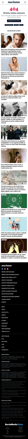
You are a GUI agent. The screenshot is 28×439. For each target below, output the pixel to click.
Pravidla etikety (4, 356)
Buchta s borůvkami (12, 377)
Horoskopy (5, 323)
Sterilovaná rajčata (5, 374)
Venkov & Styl (6, 331)
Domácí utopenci (21, 375)
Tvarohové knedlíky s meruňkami (15, 374)
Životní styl (5, 312)
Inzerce (4, 302)
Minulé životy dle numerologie (14, 363)
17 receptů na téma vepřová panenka (16, 373)
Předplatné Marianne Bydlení (10, 274)
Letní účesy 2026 (20, 366)
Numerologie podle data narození (15, 357)
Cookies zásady (6, 299)
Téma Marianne (6, 328)
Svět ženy (4, 341)
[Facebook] (2, 269)
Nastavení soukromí (7, 294)
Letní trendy (9, 358)
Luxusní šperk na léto (5, 367)
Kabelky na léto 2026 (12, 366)
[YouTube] (7, 269)
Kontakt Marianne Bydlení (9, 283)
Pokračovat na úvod (14, 20)
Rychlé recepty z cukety (21, 377)
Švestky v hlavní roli (13, 372)
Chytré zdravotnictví (19, 364)
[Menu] (3, 2)
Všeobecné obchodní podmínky (11, 296)
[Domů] (14, 2)
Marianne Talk (8, 24)
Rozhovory (5, 317)
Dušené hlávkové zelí (5, 372)
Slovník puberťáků (11, 356)
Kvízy (21, 24)
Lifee (3, 347)
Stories (4, 320)
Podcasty (4, 326)
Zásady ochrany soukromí (9, 291)
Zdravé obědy (14, 358)
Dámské (20, 428)
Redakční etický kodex (8, 288)
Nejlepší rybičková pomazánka (11, 375)
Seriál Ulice (12, 364)
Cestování (6, 357)
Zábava (16, 24)
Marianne (20, 427)
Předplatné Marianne (8, 272)
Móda (3, 306)
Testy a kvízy (18, 356)
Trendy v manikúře (5, 363)
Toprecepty (5, 350)
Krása (3, 309)
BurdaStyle (20, 430)
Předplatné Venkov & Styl (9, 277)
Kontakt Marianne (7, 280)
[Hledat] (25, 2)
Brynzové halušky (5, 377)
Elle (3, 338)
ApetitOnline (5, 336)
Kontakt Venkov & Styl (8, 285)
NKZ (7, 430)
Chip (3, 344)
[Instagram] (5, 269)
